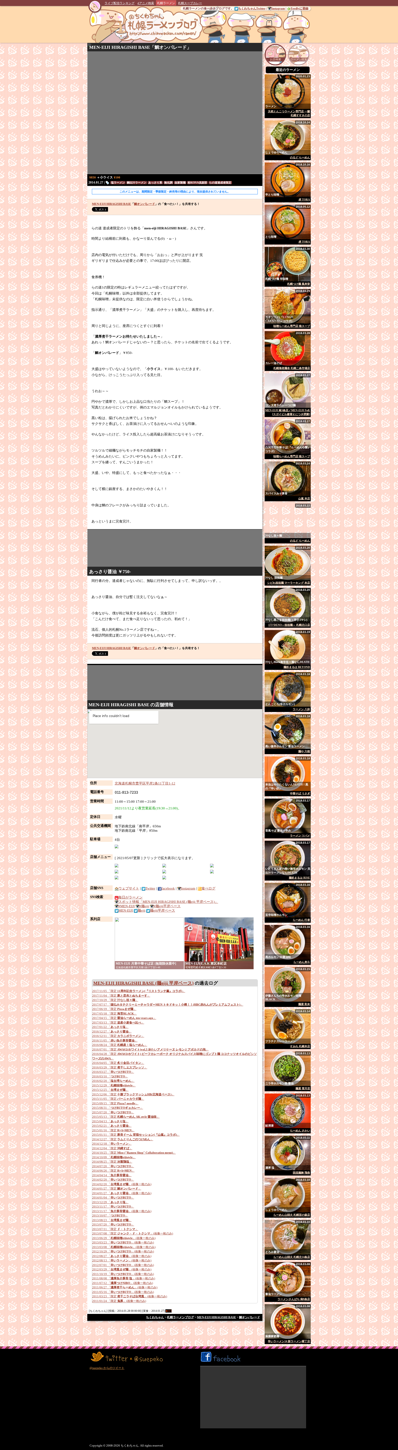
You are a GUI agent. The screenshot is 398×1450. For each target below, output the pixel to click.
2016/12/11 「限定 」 (118, 1036)
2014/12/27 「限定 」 (122, 1139)
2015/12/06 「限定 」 (133, 1094)
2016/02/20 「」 (113, 1080)
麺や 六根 (304, 751)
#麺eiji (144, 906)
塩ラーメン (118, 182)
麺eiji (141, 910)
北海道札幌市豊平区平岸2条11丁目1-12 (145, 783)
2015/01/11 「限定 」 (136, 1134)
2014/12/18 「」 (112, 1143)
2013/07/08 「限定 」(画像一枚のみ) (132, 1233)
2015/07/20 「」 (113, 1112)
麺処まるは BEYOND (297, 667)
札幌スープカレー (190, 3)
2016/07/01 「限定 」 (150, 1049)
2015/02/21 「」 (112, 1125)
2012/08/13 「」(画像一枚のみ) (121, 1260)
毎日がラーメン (130, 897)
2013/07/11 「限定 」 (115, 1229)
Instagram (278, 8)
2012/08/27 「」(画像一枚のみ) (121, 1256)
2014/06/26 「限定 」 (113, 1170)
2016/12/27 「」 (112, 1031)
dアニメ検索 (146, 3)
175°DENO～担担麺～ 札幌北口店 (289, 625)
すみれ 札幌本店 (300, 1046)
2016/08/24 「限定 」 (119, 1045)
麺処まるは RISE (299, 877)
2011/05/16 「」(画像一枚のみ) (123, 1292)
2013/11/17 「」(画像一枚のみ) (121, 1211)
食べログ (208, 888)
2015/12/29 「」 (114, 1085)
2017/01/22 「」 (110, 1027)
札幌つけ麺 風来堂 (298, 284)
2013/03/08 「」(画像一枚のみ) (123, 1247)
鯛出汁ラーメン (136, 182)
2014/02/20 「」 (113, 1179)
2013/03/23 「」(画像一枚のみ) (123, 1242)
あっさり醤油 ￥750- (110, 571)
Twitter (150, 888)
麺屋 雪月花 (303, 1088)
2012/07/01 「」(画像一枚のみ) (123, 1265)
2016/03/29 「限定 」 (119, 1067)
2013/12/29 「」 (110, 1202)
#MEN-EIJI (126, 906)
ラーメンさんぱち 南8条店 (294, 1299)
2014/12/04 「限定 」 (112, 1148)
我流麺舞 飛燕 (301, 1172)
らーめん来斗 (301, 962)
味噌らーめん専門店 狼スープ (291, 326)
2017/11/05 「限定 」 (138, 991)
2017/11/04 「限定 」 (121, 995)
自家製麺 (180, 182)
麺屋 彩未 (304, 1004)
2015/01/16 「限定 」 (113, 1130)
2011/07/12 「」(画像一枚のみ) (122, 1283)
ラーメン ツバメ (300, 835)
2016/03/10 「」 (110, 1076)
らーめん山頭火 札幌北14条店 (291, 1257)
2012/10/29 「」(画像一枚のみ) (123, 1251)
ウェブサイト (128, 888)
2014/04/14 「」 (112, 1175)
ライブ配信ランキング (120, 3)
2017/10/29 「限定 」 (115, 1000)
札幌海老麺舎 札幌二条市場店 (291, 368)
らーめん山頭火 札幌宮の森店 (291, 1215)
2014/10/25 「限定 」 (134, 1152)
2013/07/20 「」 (113, 1224)
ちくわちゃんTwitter (252, 8)
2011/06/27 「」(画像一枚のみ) (124, 1287)
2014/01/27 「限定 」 (116, 1188)
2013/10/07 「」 (110, 1215)
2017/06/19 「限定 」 (114, 1009)
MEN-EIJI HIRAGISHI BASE (119, 47)
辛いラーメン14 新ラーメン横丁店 (289, 1341)
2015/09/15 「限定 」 (115, 1103)
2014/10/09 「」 (114, 1157)
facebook (168, 888)
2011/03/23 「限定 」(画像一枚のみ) (129, 1296)
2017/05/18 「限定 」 (114, 1013)
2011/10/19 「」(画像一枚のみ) (123, 1274)
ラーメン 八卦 (301, 709)
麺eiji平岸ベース (162, 910)
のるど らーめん (300, 157)
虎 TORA (304, 199)
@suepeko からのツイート (107, 1368)
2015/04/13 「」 (110, 1121)
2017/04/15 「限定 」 (124, 1018)
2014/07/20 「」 (113, 1166)
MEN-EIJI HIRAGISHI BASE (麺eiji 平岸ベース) (143, 983)
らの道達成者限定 (220, 182)
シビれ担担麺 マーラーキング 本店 (288, 582)
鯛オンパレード (171, 47)
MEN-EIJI (125, 910)
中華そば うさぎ (300, 793)
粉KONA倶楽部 (197, 182)
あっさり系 (155, 182)
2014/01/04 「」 (113, 1197)
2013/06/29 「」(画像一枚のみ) (123, 1238)
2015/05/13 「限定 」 (126, 1116)
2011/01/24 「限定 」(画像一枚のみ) (119, 1301)
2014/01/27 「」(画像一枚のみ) (121, 1193)
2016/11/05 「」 (115, 1040)
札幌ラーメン (166, 3)
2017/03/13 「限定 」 (118, 1022)
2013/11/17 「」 (113, 1206)
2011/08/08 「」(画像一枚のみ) (123, 1278)
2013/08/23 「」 (112, 1220)
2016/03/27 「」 (113, 1072)
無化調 (168, 182)
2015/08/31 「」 (117, 1107)
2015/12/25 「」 (110, 1089)
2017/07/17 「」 (167, 1004)
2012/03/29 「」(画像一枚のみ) (121, 1269)
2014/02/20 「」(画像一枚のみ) (121, 1184)
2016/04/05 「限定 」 (118, 1063)
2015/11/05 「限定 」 (118, 1098)
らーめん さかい (300, 1130)
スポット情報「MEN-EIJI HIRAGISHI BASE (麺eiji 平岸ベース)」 (168, 902)
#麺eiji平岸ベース (167, 906)
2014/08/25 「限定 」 (112, 1161)
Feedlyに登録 (299, 8)
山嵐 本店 (304, 498)
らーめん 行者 (301, 920)
